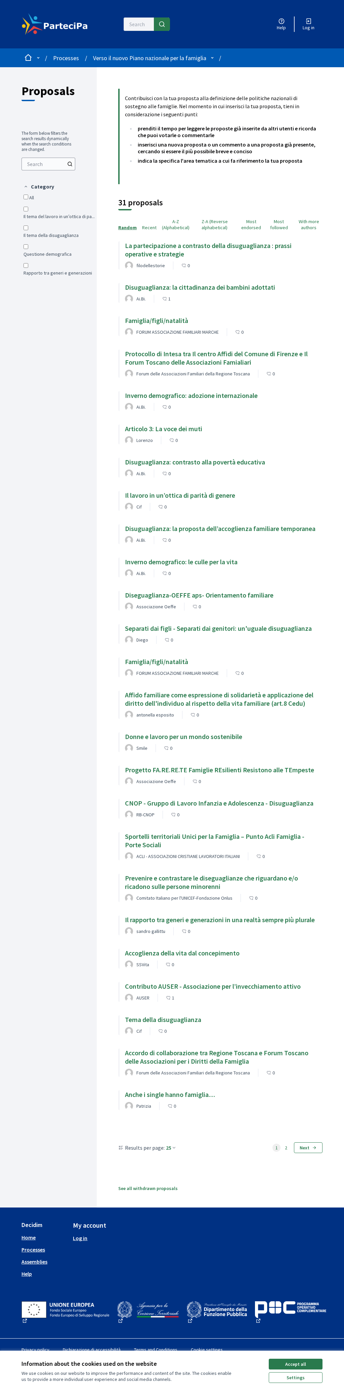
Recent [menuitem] (149, 227)
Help (27, 1273)
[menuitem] (48, 164)
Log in (80, 1238)
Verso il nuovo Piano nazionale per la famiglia (149, 58)
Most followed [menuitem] (279, 224)
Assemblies (34, 1261)
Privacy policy (35, 1350)
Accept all (295, 1364)
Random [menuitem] (127, 227)
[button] (39, 186)
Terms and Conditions (155, 1350)
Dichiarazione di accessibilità (92, 1350)
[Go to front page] (57, 24)
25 (168, 1147)
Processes (66, 58)
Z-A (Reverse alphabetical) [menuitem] (215, 224)
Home (29, 1237)
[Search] (162, 24)
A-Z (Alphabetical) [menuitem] (175, 224)
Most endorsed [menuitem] (251, 224)
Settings (296, 1378)
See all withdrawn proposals (148, 1188)
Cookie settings (207, 1350)
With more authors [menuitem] (309, 224)
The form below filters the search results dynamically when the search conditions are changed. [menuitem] (46, 141)
